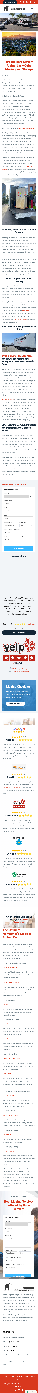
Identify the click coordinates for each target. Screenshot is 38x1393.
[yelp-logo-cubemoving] (19, 637)
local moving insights (20, 319)
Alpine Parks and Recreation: (12, 1024)
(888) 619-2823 (14, 1342)
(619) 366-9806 (12, 1346)
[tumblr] (31, 2)
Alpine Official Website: (10, 967)
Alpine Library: (7, 1074)
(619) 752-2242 (10, 1350)
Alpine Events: (7, 1134)
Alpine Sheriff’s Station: (10, 1096)
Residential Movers (8, 400)
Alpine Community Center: (11, 1039)
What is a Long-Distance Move (17, 356)
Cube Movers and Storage (26, 128)
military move (26, 310)
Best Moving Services (19, 1201)
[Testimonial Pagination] (15, 628)
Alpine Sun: (6, 1004)
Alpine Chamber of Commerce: (12, 982)
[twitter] (24, 2)
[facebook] (20, 2)
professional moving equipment (12, 787)
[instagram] (27, 2)
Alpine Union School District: (11, 1059)
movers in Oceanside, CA (21, 672)
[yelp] (34, 2)
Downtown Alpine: (8, 1151)
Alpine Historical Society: (10, 1115)
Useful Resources (21, 921)
